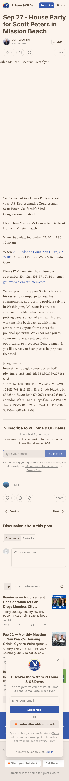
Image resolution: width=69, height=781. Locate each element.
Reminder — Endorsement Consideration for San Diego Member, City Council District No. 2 (24, 602)
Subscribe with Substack (37, 724)
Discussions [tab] (32, 586)
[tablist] (19, 538)
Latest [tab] (17, 586)
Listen (60, 41)
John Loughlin (21, 39)
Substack (15, 773)
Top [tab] (7, 586)
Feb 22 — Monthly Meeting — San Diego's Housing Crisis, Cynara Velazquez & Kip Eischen (25, 639)
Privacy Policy (46, 741)
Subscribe (47, 5)
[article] (34, 611)
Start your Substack (24, 763)
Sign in (61, 5)
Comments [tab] (12, 538)
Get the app (53, 763)
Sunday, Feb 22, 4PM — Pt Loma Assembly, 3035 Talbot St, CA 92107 (24, 651)
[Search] (62, 586)
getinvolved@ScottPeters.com (24, 282)
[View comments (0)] (20, 52)
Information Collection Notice (41, 466)
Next (56, 511)
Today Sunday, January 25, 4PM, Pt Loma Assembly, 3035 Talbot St (24, 613)
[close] (58, 660)
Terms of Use (53, 462)
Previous (15, 511)
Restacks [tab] (28, 538)
